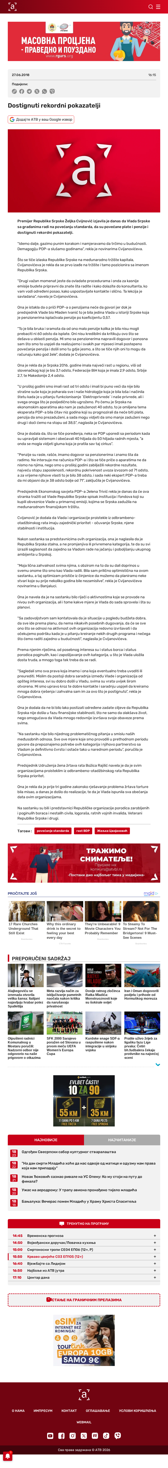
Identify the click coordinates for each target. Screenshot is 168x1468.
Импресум (43, 1411)
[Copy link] (14, 91)
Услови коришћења (137, 1411)
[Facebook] (61, 1436)
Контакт (69, 1411)
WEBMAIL (84, 1422)
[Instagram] (72, 1436)
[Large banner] (84, 41)
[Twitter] (84, 1436)
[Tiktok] (106, 1436)
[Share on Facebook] (21, 91)
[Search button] (150, 6)
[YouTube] (50, 1436)
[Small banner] (84, 1100)
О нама (18, 1411)
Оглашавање (98, 1411)
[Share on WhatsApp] (44, 91)
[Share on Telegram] (29, 91)
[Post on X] (37, 91)
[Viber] (117, 1435)
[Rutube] (95, 1436)
